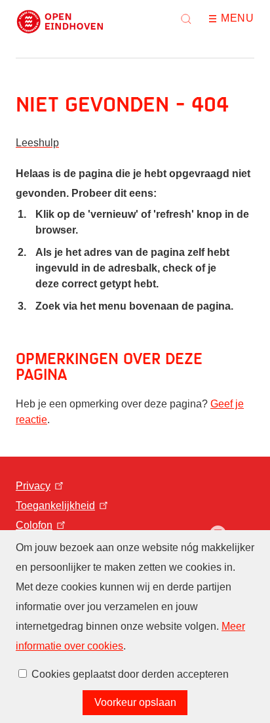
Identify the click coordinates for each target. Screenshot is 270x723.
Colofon (34, 525)
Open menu (217, 18)
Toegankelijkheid (55, 505)
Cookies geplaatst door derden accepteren (130, 674)
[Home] (60, 22)
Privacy (33, 485)
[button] (186, 19)
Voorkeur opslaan (135, 702)
